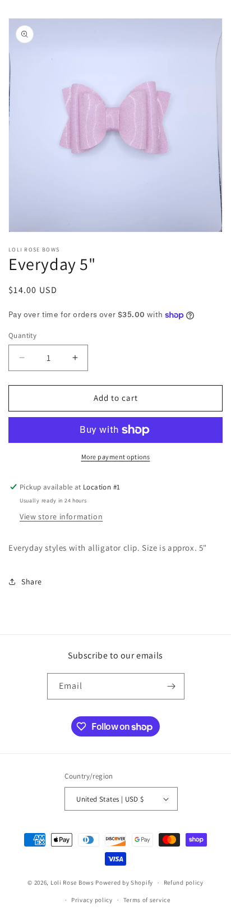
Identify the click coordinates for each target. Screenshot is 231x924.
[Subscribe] (171, 686)
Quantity (22, 335)
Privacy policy (92, 900)
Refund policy (184, 882)
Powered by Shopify (124, 882)
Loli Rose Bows (72, 882)
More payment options (115, 456)
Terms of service (146, 900)
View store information (61, 516)
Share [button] (31, 582)
